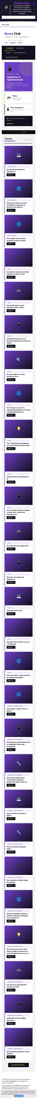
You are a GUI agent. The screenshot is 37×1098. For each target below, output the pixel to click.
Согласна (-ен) (19, 1096)
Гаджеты (20, 48)
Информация (12, 57)
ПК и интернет (20, 53)
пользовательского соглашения (27, 1094)
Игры (8, 53)
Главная (9, 48)
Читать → (10, 124)
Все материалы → (18, 1065)
